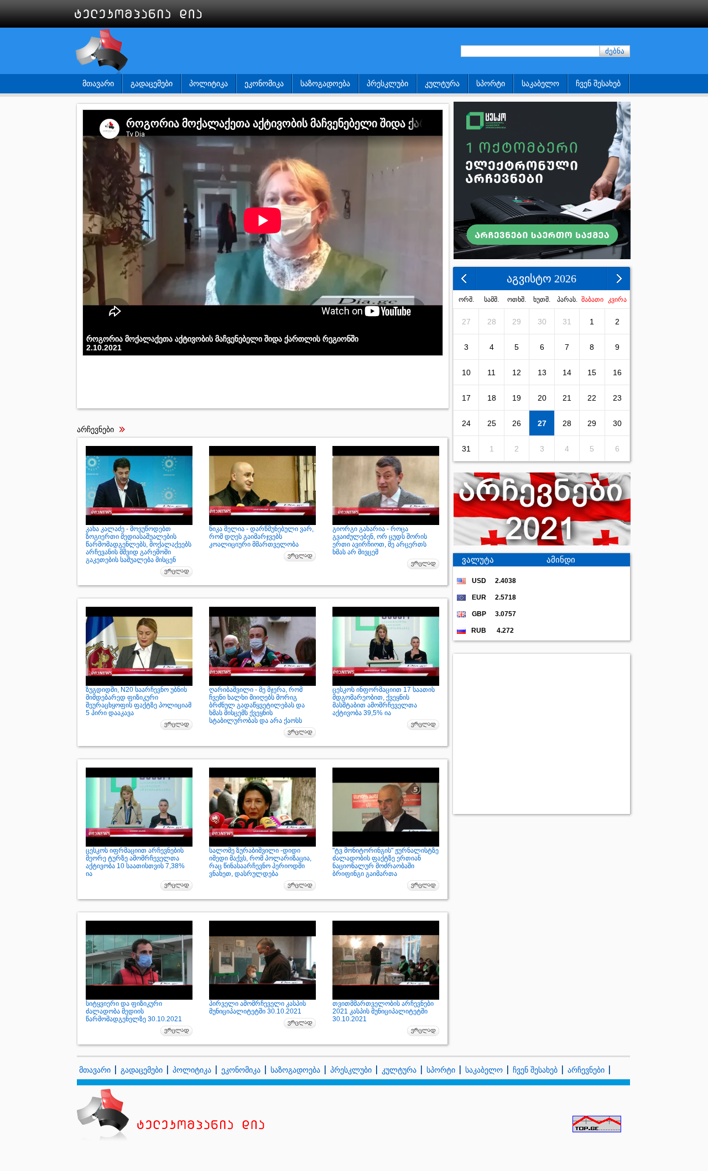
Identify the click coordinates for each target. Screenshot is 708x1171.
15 (591, 372)
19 (516, 397)
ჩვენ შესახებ (598, 83)
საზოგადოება (325, 83)
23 (617, 397)
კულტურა (442, 83)
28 (491, 321)
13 (542, 372)
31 (567, 321)
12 (516, 372)
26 (516, 423)
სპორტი (490, 83)
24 (466, 423)
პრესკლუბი (387, 83)
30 (542, 321)
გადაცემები (152, 83)
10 (466, 372)
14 (567, 372)
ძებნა (614, 51)
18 (491, 397)
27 (466, 321)
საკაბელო (540, 83)
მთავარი (98, 83)
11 (491, 372)
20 (542, 397)
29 (516, 321)
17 (466, 397)
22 (591, 397)
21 (567, 397)
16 (617, 372)
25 (491, 423)
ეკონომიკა (264, 83)
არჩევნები (586, 1069)
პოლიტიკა (208, 83)
